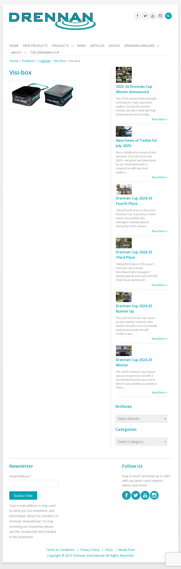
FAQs (109, 549)
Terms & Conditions (60, 549)
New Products (35, 45)
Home (14, 45)
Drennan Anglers (139, 45)
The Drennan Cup (44, 52)
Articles (97, 45)
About (16, 52)
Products (60, 45)
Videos (114, 45)
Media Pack (126, 549)
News (81, 45)
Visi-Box (60, 61)
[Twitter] (145, 16)
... (150, 114)
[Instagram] (160, 16)
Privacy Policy (90, 549)
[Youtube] (153, 16)
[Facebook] (137, 16)
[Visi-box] (42, 96)
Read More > (160, 119)
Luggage (44, 61)
